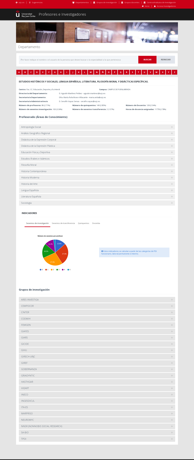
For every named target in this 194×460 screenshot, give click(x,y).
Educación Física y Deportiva (35, 152)
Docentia (96, 223)
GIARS (24, 337)
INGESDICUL (28, 400)
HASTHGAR (27, 381)
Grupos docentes (131, 2)
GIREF (24, 363)
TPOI (23, 438)
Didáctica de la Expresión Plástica (38, 145)
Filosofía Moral (28, 164)
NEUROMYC (27, 419)
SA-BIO (25, 432)
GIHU (24, 350)
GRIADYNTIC (28, 375)
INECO (24, 394)
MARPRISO (27, 413)
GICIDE (25, 343)
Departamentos (82, 2)
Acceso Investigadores (166, 6)
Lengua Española (30, 190)
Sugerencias (37, 2)
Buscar (147, 59)
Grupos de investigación (106, 2)
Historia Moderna (30, 177)
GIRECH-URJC (28, 356)
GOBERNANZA (29, 369)
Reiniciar (166, 59)
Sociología (26, 202)
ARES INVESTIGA (30, 299)
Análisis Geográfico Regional (35, 133)
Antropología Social (31, 127)
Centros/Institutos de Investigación (161, 2)
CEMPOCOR (27, 305)
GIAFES (25, 331)
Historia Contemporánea (33, 171)
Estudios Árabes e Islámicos (35, 158)
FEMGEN (26, 324)
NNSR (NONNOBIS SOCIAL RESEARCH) (41, 426)
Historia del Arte (29, 183)
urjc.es (21, 2)
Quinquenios (83, 223)
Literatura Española (31, 196)
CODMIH (26, 318)
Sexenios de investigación (37, 223)
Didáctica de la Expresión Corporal (38, 139)
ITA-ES (24, 407)
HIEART (25, 388)
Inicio (147, 6)
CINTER (25, 312)
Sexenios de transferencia (63, 223)
